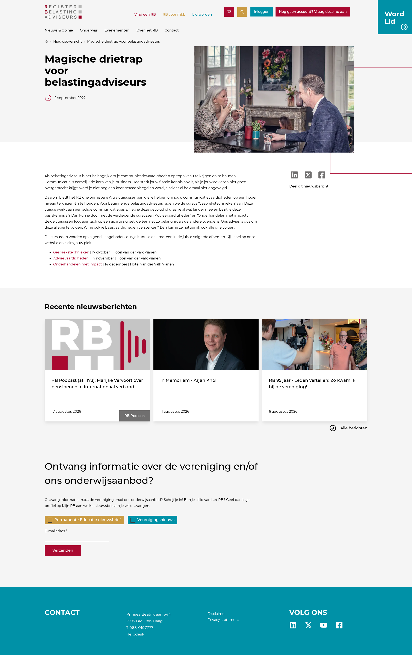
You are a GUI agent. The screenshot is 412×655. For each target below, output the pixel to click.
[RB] (63, 17)
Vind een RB (145, 14)
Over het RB (147, 30)
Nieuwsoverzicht (67, 41)
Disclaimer (217, 614)
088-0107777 (141, 627)
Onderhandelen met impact (77, 264)
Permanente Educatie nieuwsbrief (87, 519)
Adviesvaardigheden (71, 258)
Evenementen (117, 30)
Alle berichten (353, 428)
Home (46, 41)
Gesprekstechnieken (71, 252)
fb (339, 625)
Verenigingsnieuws (155, 519)
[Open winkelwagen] (229, 12)
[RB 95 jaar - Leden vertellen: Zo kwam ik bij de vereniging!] (314, 344)
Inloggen (262, 12)
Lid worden (202, 14)
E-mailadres (55, 531)
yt (323, 625)
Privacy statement (223, 620)
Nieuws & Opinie (59, 30)
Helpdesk (135, 634)
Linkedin (293, 625)
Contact (172, 30)
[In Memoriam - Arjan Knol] (206, 344)
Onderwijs (89, 30)
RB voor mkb (174, 14)
